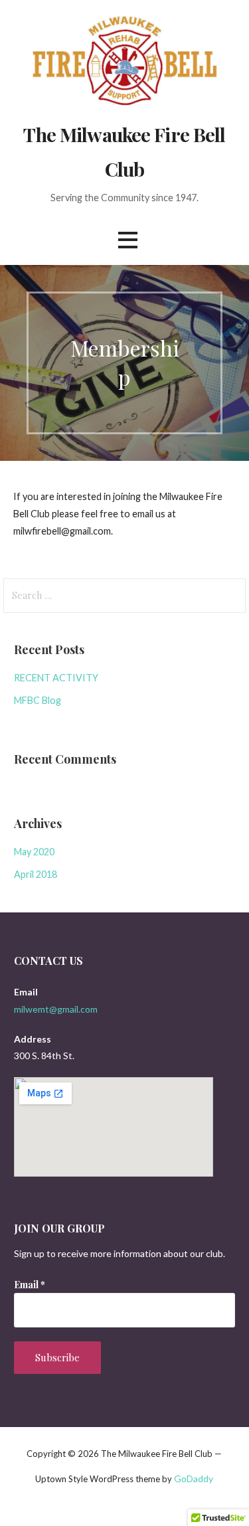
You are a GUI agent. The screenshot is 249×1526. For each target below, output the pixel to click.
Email (29, 1284)
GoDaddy (193, 1478)
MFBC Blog (37, 700)
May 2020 (34, 851)
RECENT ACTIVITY (56, 677)
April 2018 (35, 874)
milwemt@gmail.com (56, 1009)
